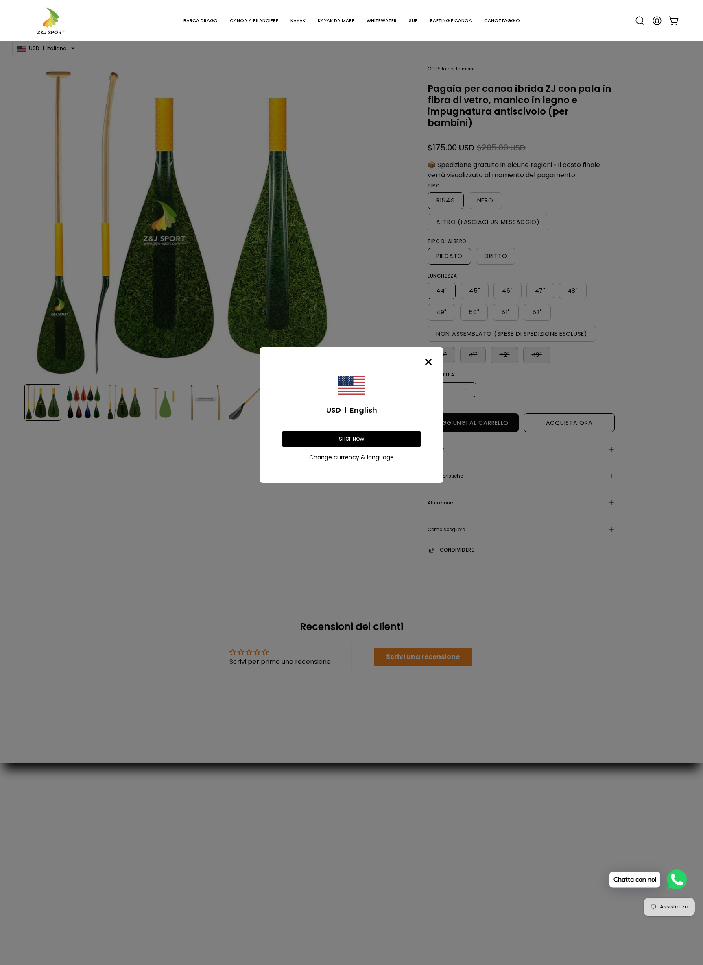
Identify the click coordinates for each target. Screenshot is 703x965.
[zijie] (50, 20)
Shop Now (352, 438)
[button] (200, 20)
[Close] (428, 362)
